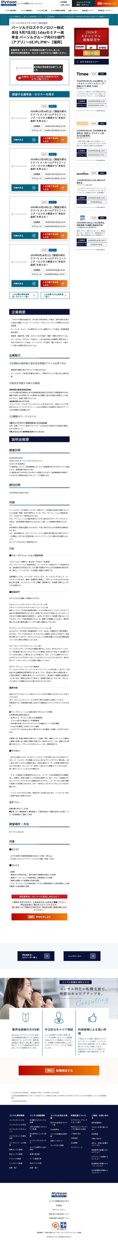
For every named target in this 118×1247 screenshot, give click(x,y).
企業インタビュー (57, 1141)
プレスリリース (76, 1147)
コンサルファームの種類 (17, 1144)
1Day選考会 (51, 16)
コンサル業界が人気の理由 (38, 1148)
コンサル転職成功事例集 (58, 1135)
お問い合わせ (96, 1138)
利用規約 (59, 1205)
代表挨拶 (74, 1138)
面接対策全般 (35, 1154)
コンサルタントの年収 (17, 1124)
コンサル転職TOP (15, 16)
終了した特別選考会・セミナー (34, 16)
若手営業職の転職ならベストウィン (99, 1171)
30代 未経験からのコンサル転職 (38, 1128)
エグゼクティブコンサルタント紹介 (79, 1121)
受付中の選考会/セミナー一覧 (59, 1123)
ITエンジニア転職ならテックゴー (99, 1158)
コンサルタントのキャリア (17, 1130)
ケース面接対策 (35, 1158)
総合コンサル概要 (15, 1154)
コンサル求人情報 (57, 1145)
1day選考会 (54, 1129)
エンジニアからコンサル (38, 1141)
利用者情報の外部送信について (59, 1218)
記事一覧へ (13, 1168)
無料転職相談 (96, 1122)
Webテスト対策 (35, 1163)
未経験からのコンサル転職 (38, 1121)
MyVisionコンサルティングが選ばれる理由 (79, 1128)
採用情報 (94, 1134)
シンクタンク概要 (15, 1163)
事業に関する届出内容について (59, 1214)
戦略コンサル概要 (15, 1149)
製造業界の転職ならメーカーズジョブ (99, 1164)
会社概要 (74, 1143)
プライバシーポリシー (59, 1210)
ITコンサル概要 (15, 1158)
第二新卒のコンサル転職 (38, 1134)
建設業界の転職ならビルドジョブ (99, 1151)
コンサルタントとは (16, 1120)
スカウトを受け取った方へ (99, 1128)
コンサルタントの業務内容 (17, 1137)
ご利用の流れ (76, 1133)
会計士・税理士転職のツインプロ (99, 1144)
